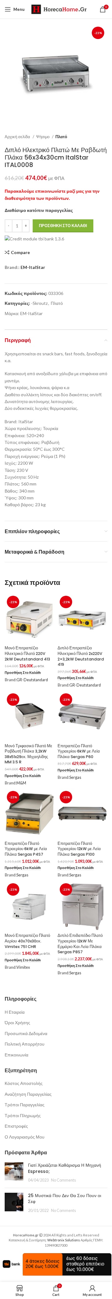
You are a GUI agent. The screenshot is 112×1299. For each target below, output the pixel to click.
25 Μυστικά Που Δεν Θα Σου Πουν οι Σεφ (64, 1198)
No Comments (63, 1180)
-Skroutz (39, 303)
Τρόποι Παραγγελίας (24, 1104)
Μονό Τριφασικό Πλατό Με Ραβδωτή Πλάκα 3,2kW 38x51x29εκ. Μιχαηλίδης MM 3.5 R (28, 754)
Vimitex (23, 967)
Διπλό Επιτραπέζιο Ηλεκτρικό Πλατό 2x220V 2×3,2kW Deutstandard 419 (81, 656)
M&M (21, 783)
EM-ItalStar (33, 267)
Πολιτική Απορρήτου (24, 1044)
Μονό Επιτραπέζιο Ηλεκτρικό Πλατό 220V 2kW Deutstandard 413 (27, 653)
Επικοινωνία (16, 1054)
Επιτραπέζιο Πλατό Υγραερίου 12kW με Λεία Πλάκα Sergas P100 (79, 849)
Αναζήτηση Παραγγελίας (28, 1094)
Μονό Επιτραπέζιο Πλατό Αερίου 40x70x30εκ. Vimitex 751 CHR (27, 941)
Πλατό (61, 136)
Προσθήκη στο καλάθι (63, 225)
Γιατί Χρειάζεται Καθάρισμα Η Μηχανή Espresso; (64, 1168)
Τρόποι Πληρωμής (23, 1115)
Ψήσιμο (43, 136)
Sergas (75, 777)
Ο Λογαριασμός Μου (24, 1136)
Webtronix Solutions (63, 1240)
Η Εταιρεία (15, 1012)
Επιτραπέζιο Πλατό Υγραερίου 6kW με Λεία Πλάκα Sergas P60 (79, 751)
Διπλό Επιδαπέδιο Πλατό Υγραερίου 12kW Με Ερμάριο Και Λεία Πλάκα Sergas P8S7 (80, 944)
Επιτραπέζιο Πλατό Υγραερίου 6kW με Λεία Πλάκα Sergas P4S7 (26, 849)
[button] (23, 672)
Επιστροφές (16, 1126)
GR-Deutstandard (32, 680)
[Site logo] (58, 8)
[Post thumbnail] (14, 1172)
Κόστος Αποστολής (24, 1083)
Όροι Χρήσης (17, 1022)
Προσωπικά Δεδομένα (26, 1033)
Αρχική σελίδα (18, 136)
